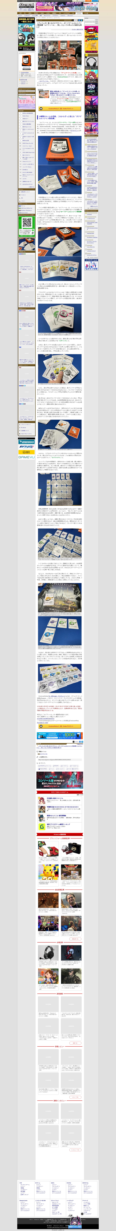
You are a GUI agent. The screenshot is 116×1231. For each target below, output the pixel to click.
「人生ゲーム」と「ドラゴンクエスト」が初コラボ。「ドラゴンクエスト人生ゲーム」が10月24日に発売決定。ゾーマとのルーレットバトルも (71, 883)
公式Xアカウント (25, 1)
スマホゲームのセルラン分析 (28, 133)
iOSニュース (55, 1202)
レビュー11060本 (23, 10)
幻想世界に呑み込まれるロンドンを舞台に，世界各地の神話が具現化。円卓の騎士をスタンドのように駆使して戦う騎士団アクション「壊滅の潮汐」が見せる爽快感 (71, 1091)
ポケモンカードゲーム (91, 254)
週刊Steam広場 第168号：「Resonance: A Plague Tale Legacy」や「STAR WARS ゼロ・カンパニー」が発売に (48, 910)
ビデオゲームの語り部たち (28, 164)
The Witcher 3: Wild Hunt (92, 237)
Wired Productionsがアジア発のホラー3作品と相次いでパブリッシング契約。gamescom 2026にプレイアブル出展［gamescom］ (71, 934)
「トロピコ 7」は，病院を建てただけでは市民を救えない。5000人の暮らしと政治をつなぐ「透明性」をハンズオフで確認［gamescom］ (92, 168)
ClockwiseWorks (25, 72)
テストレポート (72, 1204)
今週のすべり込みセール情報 (28, 137)
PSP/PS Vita (85, 1183)
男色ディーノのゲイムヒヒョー (28, 130)
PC (25, 13)
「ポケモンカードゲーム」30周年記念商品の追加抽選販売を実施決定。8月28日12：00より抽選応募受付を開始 (48, 882)
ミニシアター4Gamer (27, 166)
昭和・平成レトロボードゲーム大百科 (28, 158)
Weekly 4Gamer (26, 115)
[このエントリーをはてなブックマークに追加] (81, 20)
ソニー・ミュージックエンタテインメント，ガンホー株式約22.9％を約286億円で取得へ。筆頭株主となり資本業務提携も (92, 154)
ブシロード (62, 15)
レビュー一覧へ (75, 1097)
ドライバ (23, 201)
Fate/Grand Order (90, 233)
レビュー (20, 15)
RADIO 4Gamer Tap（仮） (28, 143)
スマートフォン (55, 1200)
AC (73, 13)
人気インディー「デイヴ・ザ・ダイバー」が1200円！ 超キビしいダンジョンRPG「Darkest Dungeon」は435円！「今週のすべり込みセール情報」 (48, 1037)
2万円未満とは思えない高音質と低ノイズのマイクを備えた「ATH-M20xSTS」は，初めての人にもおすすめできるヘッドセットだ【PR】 (48, 964)
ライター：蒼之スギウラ (77, 29)
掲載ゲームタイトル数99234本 (26, 8)
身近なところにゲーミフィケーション (28, 175)
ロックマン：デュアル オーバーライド (91, 242)
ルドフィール (26, 67)
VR (60, 13)
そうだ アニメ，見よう (27, 145)
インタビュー (27, 15)
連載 (41, 15)
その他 (85, 1212)
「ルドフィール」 (43, 81)
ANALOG (56, 765)
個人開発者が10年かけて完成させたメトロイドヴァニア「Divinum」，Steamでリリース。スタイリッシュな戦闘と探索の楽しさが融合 (92, 161)
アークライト (55, 15)
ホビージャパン (47, 15)
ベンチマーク (71, 1210)
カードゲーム (65, 766)
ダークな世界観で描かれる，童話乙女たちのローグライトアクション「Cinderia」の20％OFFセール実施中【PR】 (71, 963)
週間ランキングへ (94, 206)
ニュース (23, 81)
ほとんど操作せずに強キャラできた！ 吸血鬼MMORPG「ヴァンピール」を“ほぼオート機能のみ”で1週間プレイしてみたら (27, 325)
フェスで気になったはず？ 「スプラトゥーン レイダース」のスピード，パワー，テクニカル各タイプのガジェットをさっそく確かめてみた (27, 343)
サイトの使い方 (34, 1)
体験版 (22, 1188)
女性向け (54, 13)
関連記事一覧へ (80, 744)
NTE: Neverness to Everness (92, 228)
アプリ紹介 (55, 1209)
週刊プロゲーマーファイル (28, 121)
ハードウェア (67, 13)
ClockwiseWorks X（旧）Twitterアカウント (61, 108)
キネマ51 (24, 178)
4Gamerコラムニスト (27, 161)
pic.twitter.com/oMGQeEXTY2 (45, 718)
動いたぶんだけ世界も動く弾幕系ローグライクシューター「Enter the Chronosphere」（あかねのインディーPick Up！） (71, 1036)
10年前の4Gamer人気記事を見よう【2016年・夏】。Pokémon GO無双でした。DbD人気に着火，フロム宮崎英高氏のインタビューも (27, 305)
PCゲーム (23, 205)
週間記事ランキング (25, 191)
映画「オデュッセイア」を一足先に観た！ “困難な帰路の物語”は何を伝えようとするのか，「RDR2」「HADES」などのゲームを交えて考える (27, 286)
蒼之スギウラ (73, 769)
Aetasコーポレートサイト (26, 433)
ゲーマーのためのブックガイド (28, 149)
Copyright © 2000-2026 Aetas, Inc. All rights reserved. (58, 1227)
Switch (42, 13)
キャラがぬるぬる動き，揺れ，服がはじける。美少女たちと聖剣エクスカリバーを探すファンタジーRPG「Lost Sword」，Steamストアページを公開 (92, 141)
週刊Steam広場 (26, 140)
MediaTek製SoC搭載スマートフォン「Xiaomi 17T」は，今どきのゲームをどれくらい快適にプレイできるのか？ (48, 1090)
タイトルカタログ (40, 1193)
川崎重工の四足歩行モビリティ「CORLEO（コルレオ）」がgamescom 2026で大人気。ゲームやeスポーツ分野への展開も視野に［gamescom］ (92, 148)
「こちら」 (65, 1220)
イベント (52, 769)
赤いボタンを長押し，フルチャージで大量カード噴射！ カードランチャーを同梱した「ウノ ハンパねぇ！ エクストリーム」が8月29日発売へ (48, 860)
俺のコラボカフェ (26, 155)
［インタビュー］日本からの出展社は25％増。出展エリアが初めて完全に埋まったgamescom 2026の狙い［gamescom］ (27, 382)
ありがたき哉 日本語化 (27, 172)
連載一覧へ (32, 186)
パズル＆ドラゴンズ (91, 250)
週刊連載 (23, 1191)
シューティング (87, 1209)
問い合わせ (42, 1)
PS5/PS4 (36, 13)
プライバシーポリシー (26, 424)
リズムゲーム (87, 1210)
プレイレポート (60, 769)
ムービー (23, 1193)
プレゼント (23, 194)
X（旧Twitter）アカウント (57, 696)
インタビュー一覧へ (75, 1149)
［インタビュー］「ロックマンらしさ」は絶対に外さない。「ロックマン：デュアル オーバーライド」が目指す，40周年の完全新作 (27, 400)
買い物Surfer (25, 169)
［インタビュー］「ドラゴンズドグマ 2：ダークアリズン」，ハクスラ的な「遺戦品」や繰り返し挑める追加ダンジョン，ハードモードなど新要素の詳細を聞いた (27, 418)
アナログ (79, 13)
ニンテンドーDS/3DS (40, 1200)
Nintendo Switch (24, 212)
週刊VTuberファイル (27, 126)
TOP (20, 13)
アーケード (85, 1200)
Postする (75, 20)
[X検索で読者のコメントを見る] (73, 20)
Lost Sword (89, 214)
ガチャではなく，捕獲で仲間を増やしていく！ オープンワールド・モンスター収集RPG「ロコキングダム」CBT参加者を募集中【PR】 (48, 987)
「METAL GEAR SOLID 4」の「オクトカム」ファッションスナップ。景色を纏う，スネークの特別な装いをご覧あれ (27, 268)
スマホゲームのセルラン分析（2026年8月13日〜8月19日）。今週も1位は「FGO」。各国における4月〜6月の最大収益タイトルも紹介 (92, 189)
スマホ (48, 13)
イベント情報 (35, 15)
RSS (19, 1)
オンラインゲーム (25, 1184)
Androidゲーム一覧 (56, 1213)
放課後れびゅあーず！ (27, 181)
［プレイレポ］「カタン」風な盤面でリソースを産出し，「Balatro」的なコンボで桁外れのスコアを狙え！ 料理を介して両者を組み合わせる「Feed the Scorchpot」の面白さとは (71, 1068)
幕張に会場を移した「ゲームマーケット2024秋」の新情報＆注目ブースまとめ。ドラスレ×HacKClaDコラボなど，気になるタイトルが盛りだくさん (65, 93)
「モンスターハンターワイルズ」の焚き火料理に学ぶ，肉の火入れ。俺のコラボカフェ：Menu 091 (71, 1014)
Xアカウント (75, 130)
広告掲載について (25, 430)
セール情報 (55, 1207)
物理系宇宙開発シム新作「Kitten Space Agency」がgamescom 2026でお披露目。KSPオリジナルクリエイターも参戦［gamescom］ (71, 911)
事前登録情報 (55, 1205)
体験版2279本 (31, 10)
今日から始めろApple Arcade (28, 152)
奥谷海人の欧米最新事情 (28, 113)
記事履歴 (88, 0)
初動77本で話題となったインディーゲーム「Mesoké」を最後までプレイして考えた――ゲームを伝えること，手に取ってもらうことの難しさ (27, 361)
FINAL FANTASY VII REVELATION (92, 223)
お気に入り (81, 0)
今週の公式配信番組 (27, 124)
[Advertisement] (60, 1168)
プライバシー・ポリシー (58, 1225)
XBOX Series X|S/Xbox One (26, 208)
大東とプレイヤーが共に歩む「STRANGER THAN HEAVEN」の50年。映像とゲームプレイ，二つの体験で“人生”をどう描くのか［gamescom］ (71, 1144)
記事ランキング (24, 1194)
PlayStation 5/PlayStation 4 (26, 210)
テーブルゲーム (74, 766)
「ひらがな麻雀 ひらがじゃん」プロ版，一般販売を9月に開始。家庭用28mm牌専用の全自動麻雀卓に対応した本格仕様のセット (71, 859)
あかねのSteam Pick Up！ (28, 184)
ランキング (95, 0)
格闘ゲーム (86, 1205)
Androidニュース (56, 1204)
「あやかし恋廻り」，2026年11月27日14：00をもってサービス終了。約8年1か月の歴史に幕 (92, 175)
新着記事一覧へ (75, 938)
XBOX (29, 13)
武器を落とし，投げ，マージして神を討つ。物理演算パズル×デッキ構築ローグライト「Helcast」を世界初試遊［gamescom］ (48, 934)
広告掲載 (67, 1225)
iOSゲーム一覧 (55, 1212)
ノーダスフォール (91, 218)
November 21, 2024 (42, 722)
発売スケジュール (40, 1191)
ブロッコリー (70, 15)
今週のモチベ (25, 118)
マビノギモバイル (91, 246)
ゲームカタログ (87, 1213)
